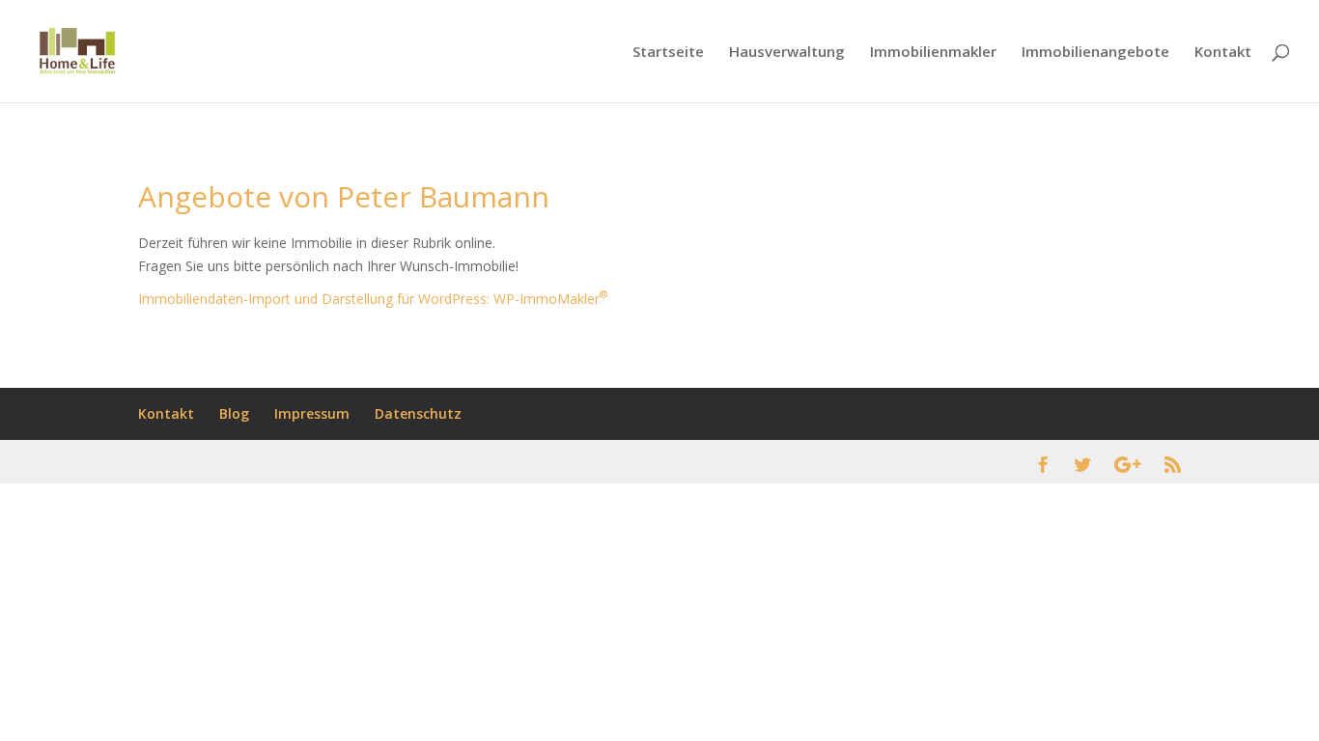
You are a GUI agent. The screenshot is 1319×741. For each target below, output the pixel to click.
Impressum (312, 413)
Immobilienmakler (933, 52)
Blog (234, 413)
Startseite (668, 52)
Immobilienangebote (1095, 52)
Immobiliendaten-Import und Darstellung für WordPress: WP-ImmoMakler (372, 298)
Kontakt (1222, 52)
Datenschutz (418, 413)
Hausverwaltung (787, 52)
